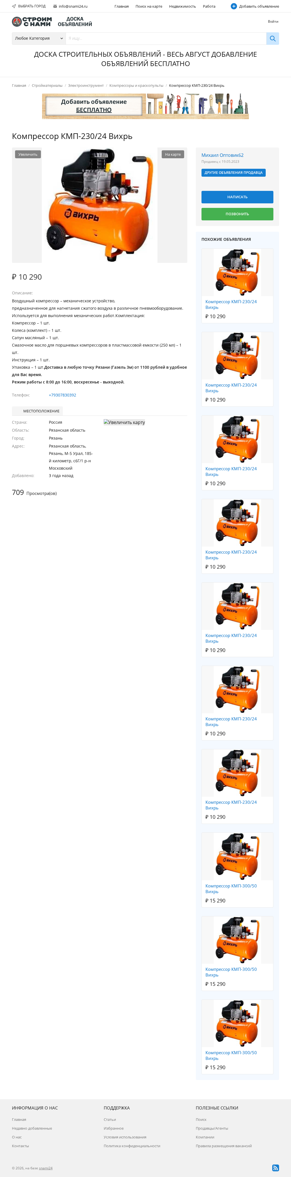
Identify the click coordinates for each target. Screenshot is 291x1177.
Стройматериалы (47, 85)
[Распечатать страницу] (262, 136)
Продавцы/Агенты (212, 1128)
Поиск (201, 1119)
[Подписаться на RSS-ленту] (275, 1168)
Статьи (110, 1119)
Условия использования (125, 1137)
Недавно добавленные (32, 1128)
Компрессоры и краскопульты (136, 85)
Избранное (114, 1128)
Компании (205, 1137)
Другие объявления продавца (234, 172)
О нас (17, 1137)
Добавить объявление (259, 6)
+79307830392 (62, 395)
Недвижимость (182, 6)
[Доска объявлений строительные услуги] (54, 22)
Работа (209, 6)
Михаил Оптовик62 (222, 155)
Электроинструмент (86, 85)
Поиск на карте (149, 6)
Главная (122, 6)
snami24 (46, 1168)
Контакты (20, 1145)
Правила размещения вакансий (224, 1145)
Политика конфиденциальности (132, 1145)
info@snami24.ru (73, 6)
